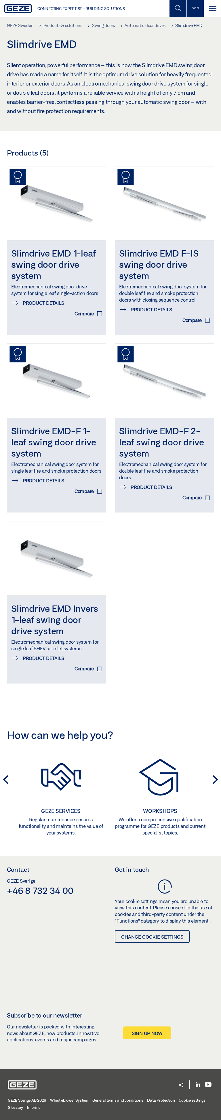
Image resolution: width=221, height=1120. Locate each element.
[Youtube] (208, 1085)
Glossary (15, 1107)
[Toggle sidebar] (195, 8)
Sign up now (147, 1033)
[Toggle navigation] (212, 8)
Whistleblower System (69, 1100)
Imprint (33, 1107)
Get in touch (132, 869)
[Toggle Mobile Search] (177, 8)
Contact (18, 869)
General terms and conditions (117, 1100)
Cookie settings (192, 1100)
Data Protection (161, 1100)
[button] (181, 1085)
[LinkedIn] (198, 1085)
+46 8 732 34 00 (40, 890)
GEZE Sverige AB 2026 (27, 1100)
